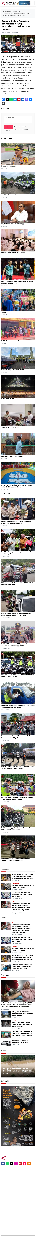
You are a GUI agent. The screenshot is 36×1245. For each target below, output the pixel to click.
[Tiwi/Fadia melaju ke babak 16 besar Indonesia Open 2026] (18, 269)
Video (16, 11)
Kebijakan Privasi (25, 1213)
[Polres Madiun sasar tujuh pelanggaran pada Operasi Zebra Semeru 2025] (18, 601)
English (21, 1189)
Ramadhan (8, 11)
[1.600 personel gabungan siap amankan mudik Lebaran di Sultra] (18, 183)
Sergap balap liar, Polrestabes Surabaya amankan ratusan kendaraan (16, 859)
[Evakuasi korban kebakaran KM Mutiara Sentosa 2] (6, 886)
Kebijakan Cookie (25, 1216)
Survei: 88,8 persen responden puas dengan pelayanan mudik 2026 (18, 397)
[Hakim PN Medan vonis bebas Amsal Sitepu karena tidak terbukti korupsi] (18, 444)
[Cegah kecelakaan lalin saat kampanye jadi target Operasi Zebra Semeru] (18, 754)
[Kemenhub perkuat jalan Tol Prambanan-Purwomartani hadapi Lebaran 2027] (6, 967)
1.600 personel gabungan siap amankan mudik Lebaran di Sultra (16, 194)
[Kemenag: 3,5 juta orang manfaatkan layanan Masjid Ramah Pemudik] (18, 357)
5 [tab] (23, 1079)
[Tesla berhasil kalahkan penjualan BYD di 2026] (6, 1043)
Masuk (21, 1203)
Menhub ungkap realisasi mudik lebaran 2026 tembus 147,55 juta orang (22, 1024)
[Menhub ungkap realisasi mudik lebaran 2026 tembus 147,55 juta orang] (6, 1023)
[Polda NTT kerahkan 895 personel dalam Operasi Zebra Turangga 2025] (18, 632)
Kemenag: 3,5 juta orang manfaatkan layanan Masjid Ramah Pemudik (15, 369)
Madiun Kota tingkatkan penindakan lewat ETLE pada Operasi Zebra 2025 (17, 522)
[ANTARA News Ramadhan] (11, 1158)
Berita (21, 1170)
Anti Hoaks (5, 1200)
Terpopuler (5, 869)
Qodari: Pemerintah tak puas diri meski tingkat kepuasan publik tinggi (16, 223)
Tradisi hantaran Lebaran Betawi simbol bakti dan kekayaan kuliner (16, 340)
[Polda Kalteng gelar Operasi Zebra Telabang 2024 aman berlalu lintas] (18, 816)
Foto (13, 901)
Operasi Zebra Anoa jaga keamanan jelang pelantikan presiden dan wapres (17, 14)
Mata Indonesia (6, 1206)
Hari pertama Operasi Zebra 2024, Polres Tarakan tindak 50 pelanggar (16, 737)
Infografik (15, 883)
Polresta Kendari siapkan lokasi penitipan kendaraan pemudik (16, 165)
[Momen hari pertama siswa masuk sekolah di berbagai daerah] (18, 473)
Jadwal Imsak (24, 1192)
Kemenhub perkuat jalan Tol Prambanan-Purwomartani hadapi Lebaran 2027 (22, 966)
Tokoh (21, 1182)
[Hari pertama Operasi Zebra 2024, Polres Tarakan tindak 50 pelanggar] (18, 724)
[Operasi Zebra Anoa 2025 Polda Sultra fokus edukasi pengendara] (18, 662)
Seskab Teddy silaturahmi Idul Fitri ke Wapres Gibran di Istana (15, 426)
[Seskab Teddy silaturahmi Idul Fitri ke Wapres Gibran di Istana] (18, 415)
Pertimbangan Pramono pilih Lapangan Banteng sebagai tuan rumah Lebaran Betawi (22, 1033)
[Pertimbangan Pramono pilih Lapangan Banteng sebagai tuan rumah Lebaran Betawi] (6, 1034)
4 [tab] (21, 1079)
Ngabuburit (23, 1173)
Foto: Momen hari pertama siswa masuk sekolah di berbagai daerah (16, 486)
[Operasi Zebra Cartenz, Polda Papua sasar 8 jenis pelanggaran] (18, 570)
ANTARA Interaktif (7, 1203)
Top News (5, 975)
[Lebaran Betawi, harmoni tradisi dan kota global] (18, 300)
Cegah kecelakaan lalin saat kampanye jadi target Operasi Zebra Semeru (17, 767)
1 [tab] (12, 1079)
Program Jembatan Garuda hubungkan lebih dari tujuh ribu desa (17, 1071)
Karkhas (4, 1197)
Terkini (4, 917)
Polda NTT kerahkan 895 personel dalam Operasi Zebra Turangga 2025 (16, 645)
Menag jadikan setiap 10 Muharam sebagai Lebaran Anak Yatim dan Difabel (17, 251)
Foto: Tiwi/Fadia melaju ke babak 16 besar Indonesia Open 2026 (17, 282)
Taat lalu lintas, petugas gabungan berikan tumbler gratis (17, 553)
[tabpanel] (18, 1066)
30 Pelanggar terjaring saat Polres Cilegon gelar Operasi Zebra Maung (17, 798)
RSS (20, 1229)
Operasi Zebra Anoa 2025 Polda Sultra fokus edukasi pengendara (17, 675)
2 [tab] (15, 1079)
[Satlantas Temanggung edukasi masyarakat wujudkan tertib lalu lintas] (18, 693)
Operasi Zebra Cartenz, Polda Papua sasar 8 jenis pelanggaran (17, 583)
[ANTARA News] (9, 3)
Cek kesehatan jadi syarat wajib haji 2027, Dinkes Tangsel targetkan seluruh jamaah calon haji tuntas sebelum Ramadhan (21, 907)
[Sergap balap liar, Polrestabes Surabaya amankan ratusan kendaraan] (18, 846)
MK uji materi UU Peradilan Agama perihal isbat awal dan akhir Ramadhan (22, 1013)
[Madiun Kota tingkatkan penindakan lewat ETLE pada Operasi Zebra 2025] (18, 509)
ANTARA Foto (24, 1232)
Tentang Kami (24, 1219)
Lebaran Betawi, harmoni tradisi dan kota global (16, 311)
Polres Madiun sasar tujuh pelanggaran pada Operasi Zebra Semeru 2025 (16, 614)
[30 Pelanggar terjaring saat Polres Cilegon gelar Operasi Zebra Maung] (18, 785)
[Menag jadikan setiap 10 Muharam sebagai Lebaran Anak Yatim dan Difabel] (18, 240)
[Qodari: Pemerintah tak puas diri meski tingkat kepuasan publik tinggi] (18, 211)
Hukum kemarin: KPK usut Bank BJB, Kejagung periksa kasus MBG (22, 894)
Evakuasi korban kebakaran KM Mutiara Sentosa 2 (17, 1141)
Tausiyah (22, 1186)
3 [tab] (18, 1079)
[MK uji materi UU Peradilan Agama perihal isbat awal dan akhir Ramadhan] (6, 1014)
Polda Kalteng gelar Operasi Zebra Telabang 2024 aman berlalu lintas (18, 829)
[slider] (6, 51)
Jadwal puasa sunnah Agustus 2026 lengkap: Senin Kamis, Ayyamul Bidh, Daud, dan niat (22, 876)
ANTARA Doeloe (7, 1210)
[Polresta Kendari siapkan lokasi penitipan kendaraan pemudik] (18, 154)
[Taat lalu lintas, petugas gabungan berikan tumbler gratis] (18, 540)
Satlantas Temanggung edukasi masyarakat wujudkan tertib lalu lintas (18, 706)
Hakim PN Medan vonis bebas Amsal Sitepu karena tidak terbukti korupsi (17, 455)
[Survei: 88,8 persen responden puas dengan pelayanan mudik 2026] (18, 386)
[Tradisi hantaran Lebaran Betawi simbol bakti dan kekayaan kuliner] (18, 329)
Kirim (8, 127)
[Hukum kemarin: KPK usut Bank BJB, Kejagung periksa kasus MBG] (6, 895)
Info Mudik (23, 1179)
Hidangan (22, 1176)
